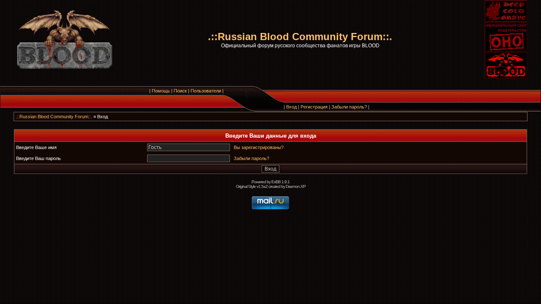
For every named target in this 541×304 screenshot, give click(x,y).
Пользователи (206, 90)
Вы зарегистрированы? (259, 147)
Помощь (161, 90)
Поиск (180, 90)
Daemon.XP (296, 186)
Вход (291, 106)
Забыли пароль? (349, 106)
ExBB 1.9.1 (280, 181)
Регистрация (314, 106)
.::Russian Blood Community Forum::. (54, 116)
